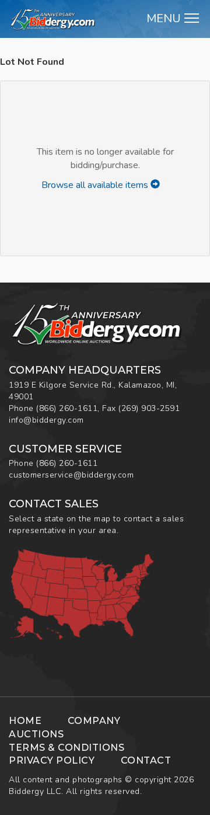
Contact (146, 760)
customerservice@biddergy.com (71, 474)
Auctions (36, 734)
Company (94, 720)
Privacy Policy (51, 760)
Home (25, 720)
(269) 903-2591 (149, 408)
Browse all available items (95, 185)
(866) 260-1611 (66, 408)
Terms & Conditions (66, 747)
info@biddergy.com (46, 420)
